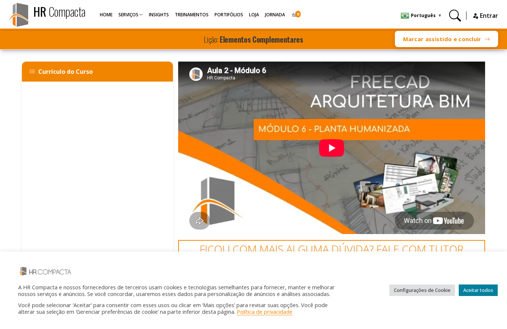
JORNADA (275, 14)
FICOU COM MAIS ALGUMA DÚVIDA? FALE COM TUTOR (332, 249)
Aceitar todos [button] (478, 290)
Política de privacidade (264, 311)
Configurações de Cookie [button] (422, 290)
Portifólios (229, 14)
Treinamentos (192, 14)
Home (106, 14)
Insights (159, 14)
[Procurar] (455, 15)
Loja (254, 14)
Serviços (128, 14)
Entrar (488, 15)
